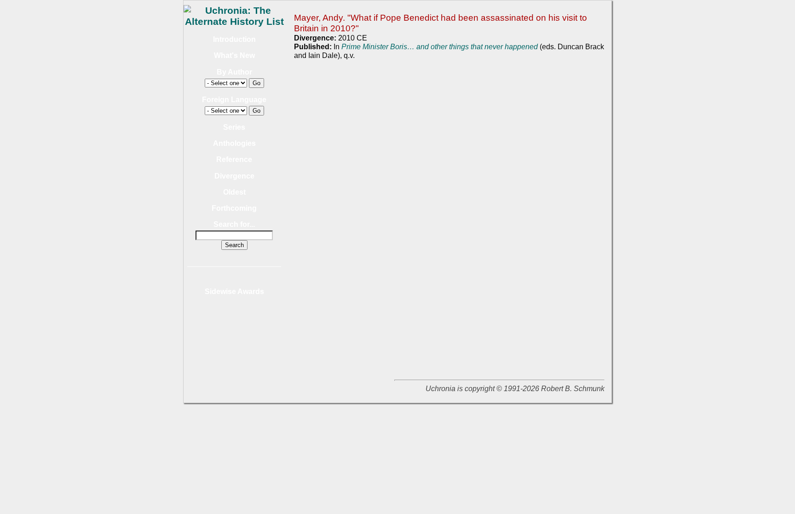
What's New (234, 55)
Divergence (234, 176)
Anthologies (234, 143)
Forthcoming (234, 208)
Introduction (234, 39)
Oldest (234, 192)
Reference (234, 159)
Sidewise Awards (234, 291)
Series (234, 127)
